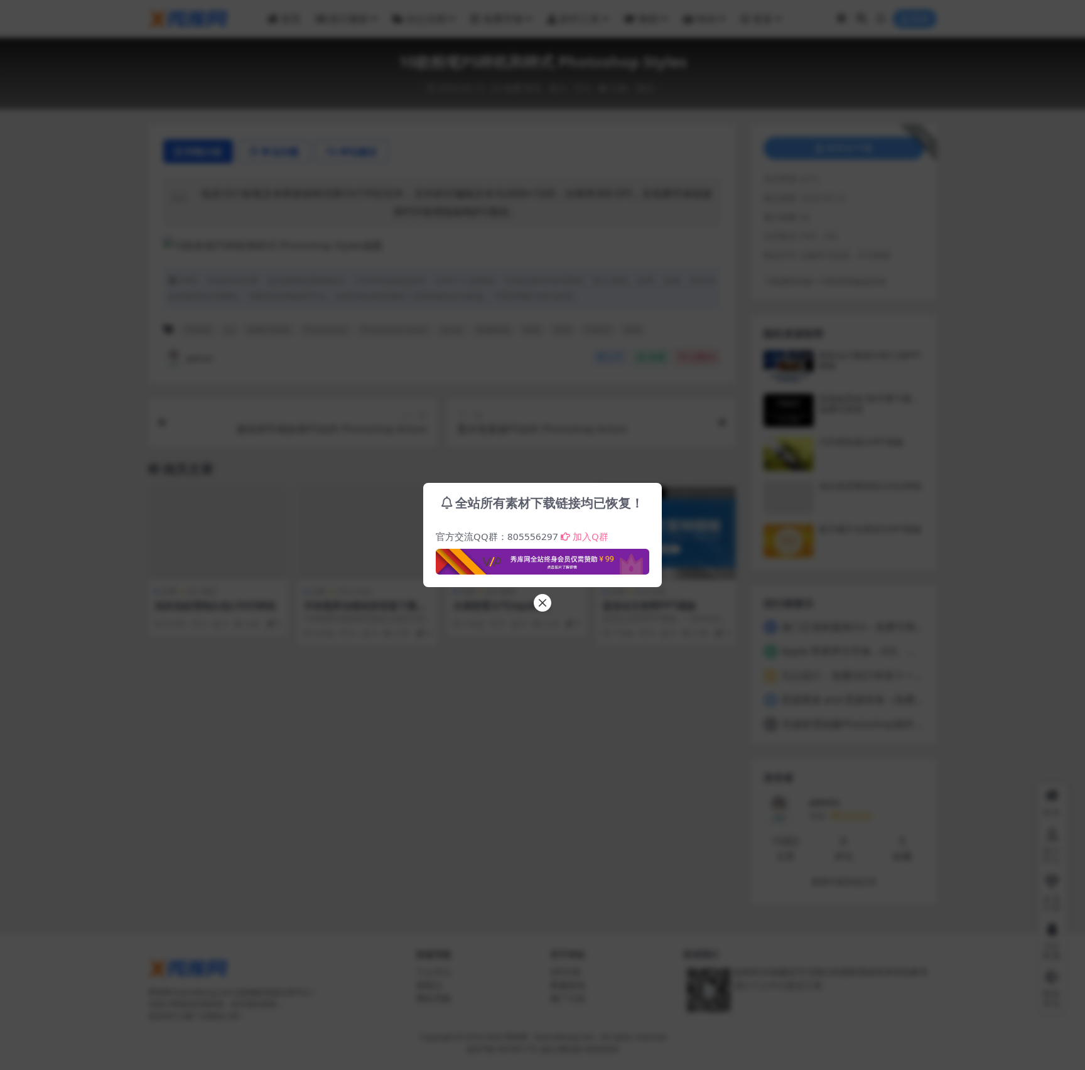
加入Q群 (590, 536)
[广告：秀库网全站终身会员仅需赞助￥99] (542, 558)
